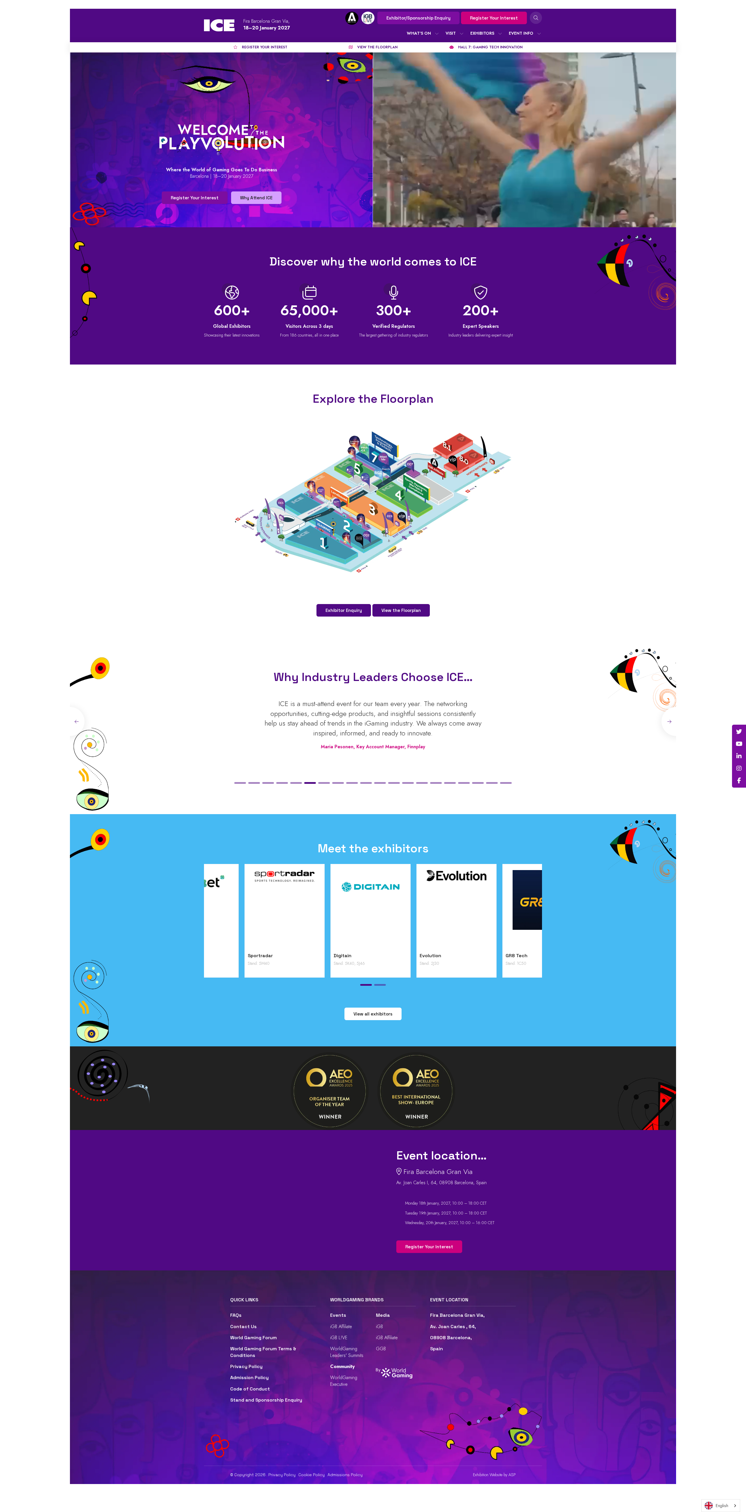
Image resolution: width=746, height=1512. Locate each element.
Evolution (304, 956)
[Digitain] (244, 910)
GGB (381, 1348)
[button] (240, 783)
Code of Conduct (250, 1389)
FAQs (236, 1315)
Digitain (216, 956)
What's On (419, 33)
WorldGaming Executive (343, 1380)
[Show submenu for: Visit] (462, 33)
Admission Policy (249, 1377)
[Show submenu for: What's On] (437, 33)
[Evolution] (330, 910)
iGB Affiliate (341, 1326)
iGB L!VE (338, 1337)
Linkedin (739, 756)
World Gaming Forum (253, 1338)
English (722, 1505)
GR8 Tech (390, 956)
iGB (379, 1326)
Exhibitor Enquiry (344, 610)
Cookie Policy (311, 1474)
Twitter (739, 731)
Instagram (739, 768)
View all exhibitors (373, 1014)
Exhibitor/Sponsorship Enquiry (418, 18)
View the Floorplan (401, 610)
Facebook (739, 780)
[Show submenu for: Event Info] (539, 33)
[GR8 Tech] (416, 910)
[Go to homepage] (219, 25)
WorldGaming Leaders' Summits (346, 1351)
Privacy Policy (246, 1366)
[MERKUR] (502, 910)
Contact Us (243, 1326)
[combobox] (720, 1505)
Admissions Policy (345, 1474)
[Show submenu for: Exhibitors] (500, 33)
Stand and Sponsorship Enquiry (266, 1400)
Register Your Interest (494, 18)
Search (536, 18)
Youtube (739, 744)
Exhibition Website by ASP (494, 1475)
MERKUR (474, 956)
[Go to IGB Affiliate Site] (351, 18)
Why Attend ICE (256, 197)
